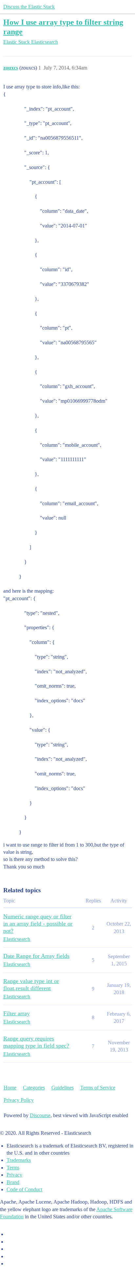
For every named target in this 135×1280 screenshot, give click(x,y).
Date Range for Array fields (36, 956)
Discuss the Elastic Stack (29, 6)
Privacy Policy (19, 1100)
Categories (34, 1087)
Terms (13, 1167)
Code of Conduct (24, 1189)
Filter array (16, 1013)
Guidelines (62, 1087)
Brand (13, 1182)
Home (10, 1087)
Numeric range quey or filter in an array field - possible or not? (37, 923)
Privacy (14, 1175)
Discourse (40, 1115)
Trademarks (19, 1160)
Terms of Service (97, 1087)
